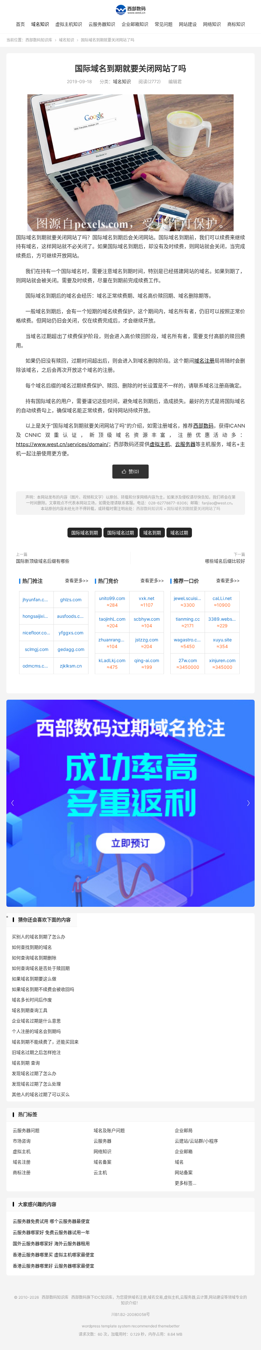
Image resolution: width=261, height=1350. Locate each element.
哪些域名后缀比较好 (225, 561)
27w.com (188, 660)
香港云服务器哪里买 (33, 1254)
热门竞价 (108, 581)
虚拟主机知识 (68, 24)
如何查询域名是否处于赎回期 (41, 968)
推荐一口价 (186, 581)
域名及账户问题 (109, 1130)
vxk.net (146, 598)
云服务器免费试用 (30, 1221)
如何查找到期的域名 (32, 947)
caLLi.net (222, 598)
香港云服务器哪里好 (33, 1265)
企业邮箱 (184, 1151)
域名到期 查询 (26, 1062)
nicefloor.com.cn (36, 632)
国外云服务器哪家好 (33, 1243)
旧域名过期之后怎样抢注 (36, 1052)
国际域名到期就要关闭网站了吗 (130, 68)
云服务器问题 (26, 1130)
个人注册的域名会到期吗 (36, 1031)
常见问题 (164, 24)
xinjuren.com (222, 660)
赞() (130, 471)
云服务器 (185, 444)
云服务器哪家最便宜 (74, 1265)
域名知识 (40, 24)
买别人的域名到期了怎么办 (38, 936)
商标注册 (22, 1172)
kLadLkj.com (112, 660)
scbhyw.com (147, 619)
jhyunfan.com (36, 599)
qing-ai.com (146, 660)
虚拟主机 (160, 444)
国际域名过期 (120, 532)
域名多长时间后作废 (32, 999)
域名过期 (179, 532)
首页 (20, 24)
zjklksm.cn (71, 665)
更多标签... (185, 1183)
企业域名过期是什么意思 (36, 1020)
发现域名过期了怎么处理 (36, 1083)
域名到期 (152, 532)
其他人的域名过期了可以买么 (41, 1094)
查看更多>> (76, 580)
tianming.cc (188, 619)
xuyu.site (222, 639)
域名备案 (102, 1162)
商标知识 (236, 24)
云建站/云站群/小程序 (196, 1141)
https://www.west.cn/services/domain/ (62, 444)
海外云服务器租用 (72, 1243)
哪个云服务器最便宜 (70, 1221)
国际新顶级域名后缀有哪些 (42, 561)
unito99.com (112, 598)
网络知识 (212, 24)
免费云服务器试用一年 (67, 1232)
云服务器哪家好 (28, 1232)
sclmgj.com (36, 649)
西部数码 (203, 425)
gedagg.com (71, 649)
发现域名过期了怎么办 (34, 1073)
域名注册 (204, 360)
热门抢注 (32, 581)
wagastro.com (187, 639)
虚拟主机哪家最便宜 (74, 1254)
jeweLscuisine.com (187, 598)
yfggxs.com (71, 632)
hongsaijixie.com (36, 616)
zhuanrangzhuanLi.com (112, 639)
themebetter (169, 1326)
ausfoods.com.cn (71, 616)
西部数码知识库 (130, 10)
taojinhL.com (112, 619)
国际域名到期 (84, 532)
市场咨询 (22, 1141)
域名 (179, 1162)
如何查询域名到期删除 (34, 957)
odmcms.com (36, 665)
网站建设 (188, 24)
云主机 (100, 1172)
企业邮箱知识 (135, 24)
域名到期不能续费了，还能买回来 (45, 1041)
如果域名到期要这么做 (34, 978)
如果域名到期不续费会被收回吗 (43, 989)
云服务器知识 (101, 24)
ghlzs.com (70, 599)
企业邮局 (184, 1130)
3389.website (222, 619)
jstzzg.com (146, 639)
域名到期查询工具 (29, 1010)
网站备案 (184, 1172)
